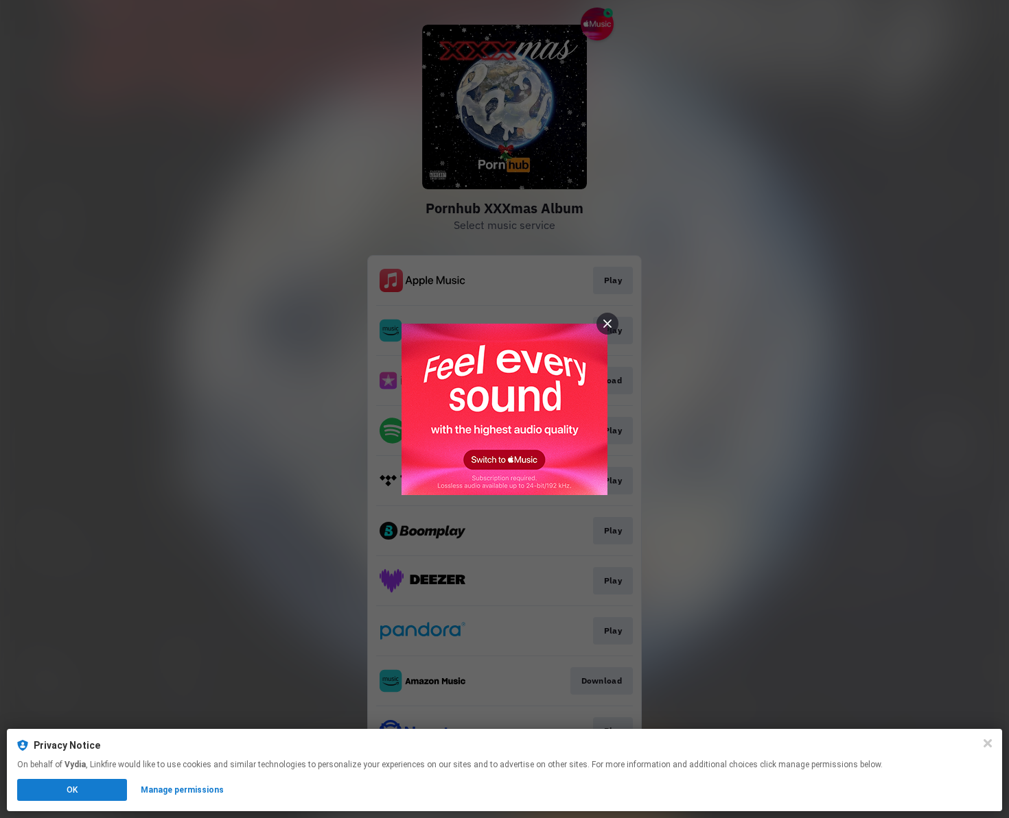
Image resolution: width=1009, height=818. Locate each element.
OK (72, 790)
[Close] (988, 743)
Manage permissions (182, 790)
